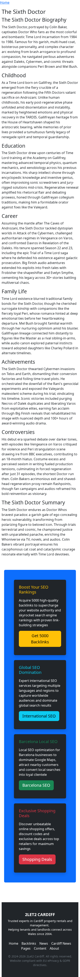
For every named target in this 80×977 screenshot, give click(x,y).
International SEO (39, 716)
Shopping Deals (37, 859)
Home (4, 2)
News (43, 943)
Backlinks (29, 943)
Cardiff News (61, 943)
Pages (26, 948)
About (54, 948)
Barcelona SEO (36, 785)
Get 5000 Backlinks (40, 639)
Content (40, 948)
